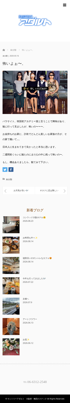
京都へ (26, 298)
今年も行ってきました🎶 (34, 278)
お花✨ (26, 339)
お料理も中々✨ (30, 237)
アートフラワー (30, 319)
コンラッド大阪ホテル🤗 (34, 217)
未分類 (5, 56)
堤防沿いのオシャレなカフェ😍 (37, 258)
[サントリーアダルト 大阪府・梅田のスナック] (35, 21)
